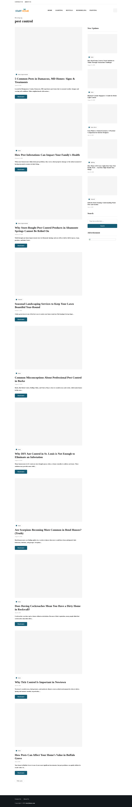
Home (50, 10)
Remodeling (81, 10)
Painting (93, 10)
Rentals (69, 10)
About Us (28, 2)
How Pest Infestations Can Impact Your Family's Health (47, 154)
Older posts (19, 781)
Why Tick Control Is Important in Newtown (40, 682)
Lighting (59, 10)
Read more (21, 96)
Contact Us (19, 2)
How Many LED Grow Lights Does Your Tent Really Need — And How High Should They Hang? (102, 167)
